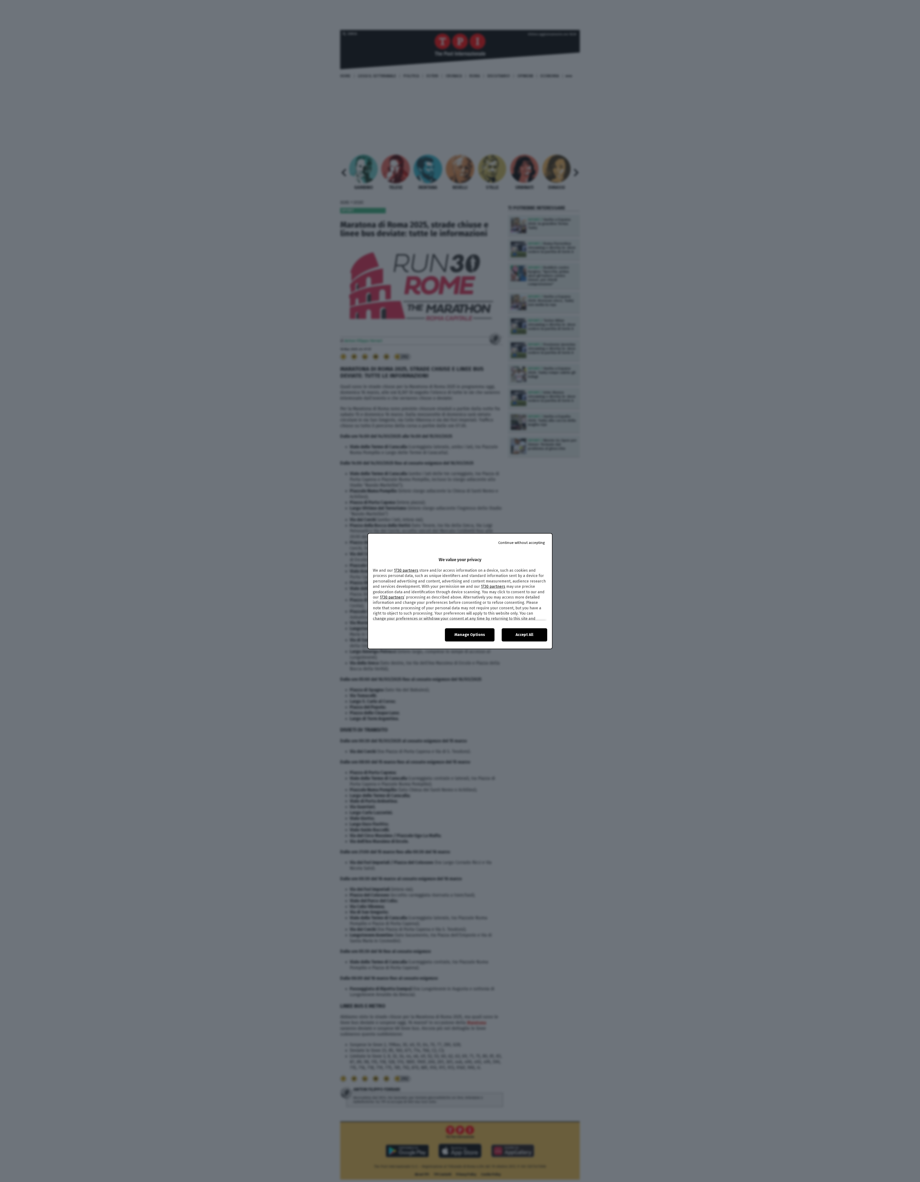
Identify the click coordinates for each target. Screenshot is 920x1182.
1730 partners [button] (406, 570)
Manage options (469, 634)
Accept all (524, 634)
